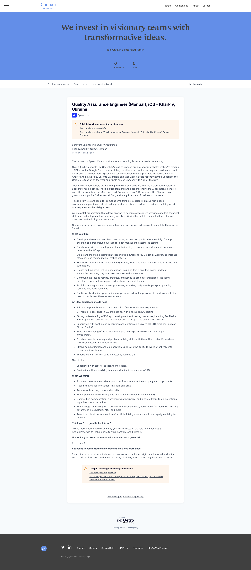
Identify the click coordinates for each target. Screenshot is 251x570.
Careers (93, 548)
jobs (80, 84)
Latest (206, 6)
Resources (138, 548)
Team (168, 6)
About (196, 6)
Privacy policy (119, 527)
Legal (88, 557)
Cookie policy (132, 527)
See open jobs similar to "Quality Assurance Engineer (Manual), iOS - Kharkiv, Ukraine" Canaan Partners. (125, 133)
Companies (181, 6)
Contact (81, 548)
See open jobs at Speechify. (93, 128)
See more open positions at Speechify (125, 496)
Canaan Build (107, 548)
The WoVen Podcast (158, 548)
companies (58, 84)
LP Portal (123, 548)
